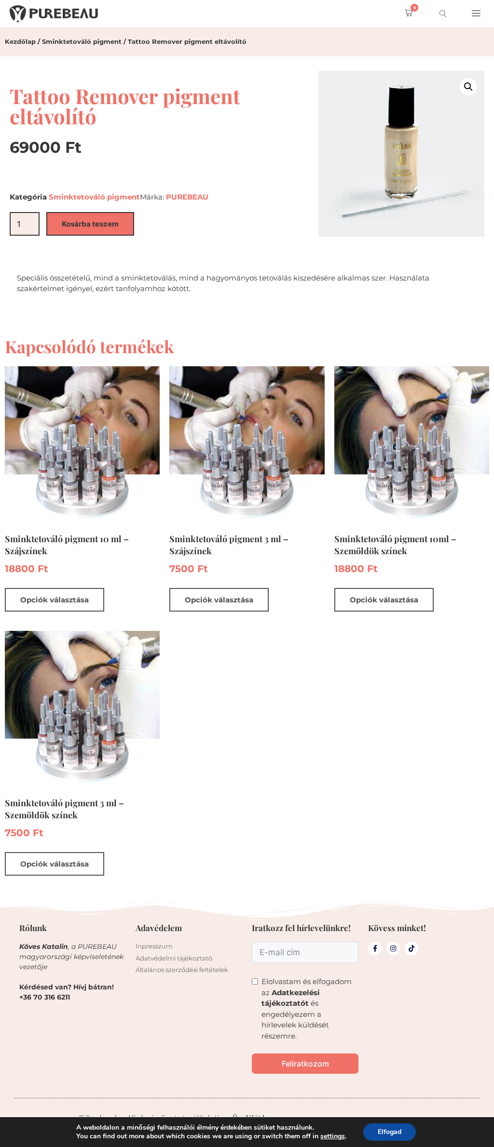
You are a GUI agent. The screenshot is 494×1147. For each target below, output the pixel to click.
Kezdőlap (20, 41)
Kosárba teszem (90, 223)
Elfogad (389, 1131)
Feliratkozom (305, 1063)
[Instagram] (393, 948)
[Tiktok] (411, 948)
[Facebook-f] (375, 948)
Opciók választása (54, 599)
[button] (406, 14)
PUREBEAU (187, 196)
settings (332, 1136)
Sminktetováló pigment (82, 41)
